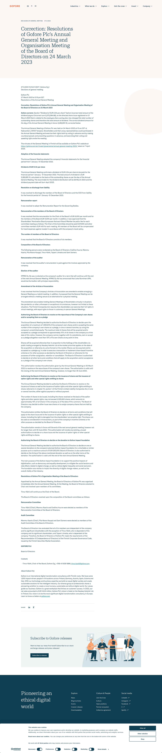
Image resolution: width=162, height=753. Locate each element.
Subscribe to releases (39, 655)
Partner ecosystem (102, 707)
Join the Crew (101, 698)
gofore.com (45, 596)
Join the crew (119, 6)
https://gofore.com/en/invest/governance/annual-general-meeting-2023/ (49, 146)
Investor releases (77, 707)
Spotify (124, 710)
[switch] (58, 749)
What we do (89, 6)
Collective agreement (103, 710)
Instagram (125, 701)
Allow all (142, 728)
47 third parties (43, 743)
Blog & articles (76, 701)
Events (73, 704)
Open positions (101, 704)
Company (146, 6)
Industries (74, 6)
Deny (142, 739)
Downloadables (76, 710)
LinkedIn (125, 698)
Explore (104, 6)
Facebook (125, 704)
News (73, 698)
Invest (133, 6)
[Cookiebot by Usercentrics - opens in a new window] (16, 749)
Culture (98, 701)
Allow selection (143, 733)
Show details (102, 749)
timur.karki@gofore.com (80, 564)
